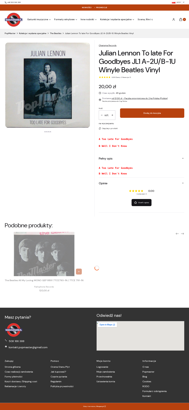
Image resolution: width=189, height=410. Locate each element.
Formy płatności (13, 376)
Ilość (101, 108)
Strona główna (13, 366)
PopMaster (10, 33)
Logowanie (102, 366)
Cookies (146, 381)
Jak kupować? (58, 371)
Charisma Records (108, 45)
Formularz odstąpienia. (154, 391)
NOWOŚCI (87, 7)
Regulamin (56, 381)
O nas (145, 366)
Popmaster (148, 371)
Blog (144, 376)
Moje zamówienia (106, 371)
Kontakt (146, 396)
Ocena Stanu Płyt (60, 366)
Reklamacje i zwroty (15, 386)
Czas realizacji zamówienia (19, 371)
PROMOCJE (101, 7)
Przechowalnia (104, 376)
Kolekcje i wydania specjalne (32, 33)
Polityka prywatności (62, 386)
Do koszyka (79, 272)
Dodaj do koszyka (152, 113)
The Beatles (55, 33)
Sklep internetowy (93, 406)
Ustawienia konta (106, 381)
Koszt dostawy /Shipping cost (21, 381)
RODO (145, 386)
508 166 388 (16, 341)
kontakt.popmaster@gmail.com (28, 347)
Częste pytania (59, 376)
